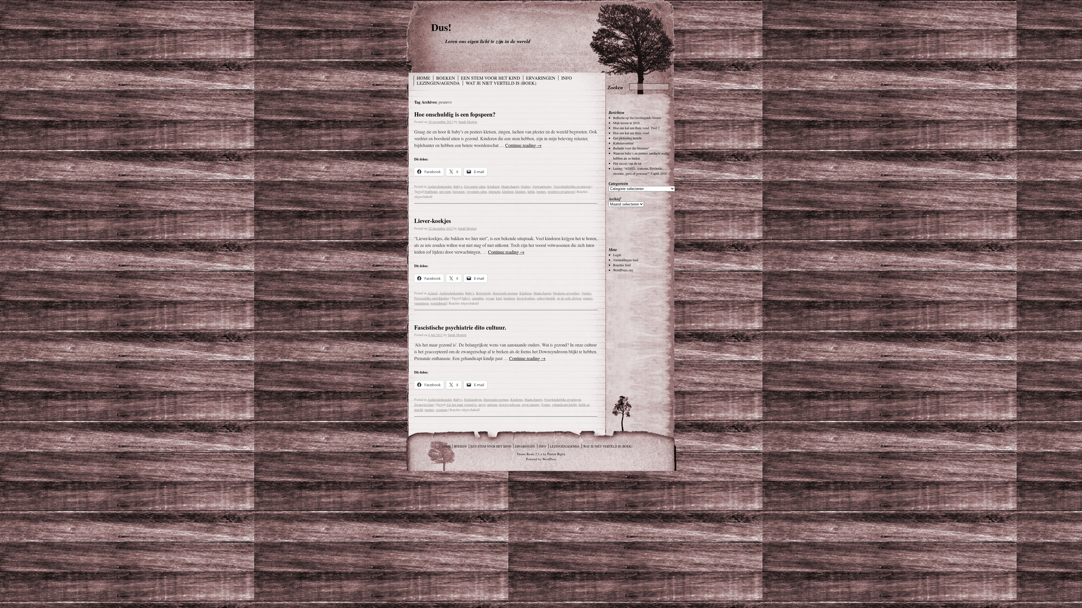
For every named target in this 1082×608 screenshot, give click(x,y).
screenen (441, 409)
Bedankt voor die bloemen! (631, 148)
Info (566, 78)
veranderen (421, 303)
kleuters (520, 191)
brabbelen (431, 191)
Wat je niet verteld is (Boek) (501, 83)
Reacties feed (622, 265)
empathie (478, 298)
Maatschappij (510, 186)
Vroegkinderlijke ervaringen (572, 186)
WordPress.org (623, 270)
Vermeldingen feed (625, 260)
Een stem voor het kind (490, 78)
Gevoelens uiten (474, 186)
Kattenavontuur (623, 143)
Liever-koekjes (432, 220)
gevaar (489, 298)
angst (481, 404)
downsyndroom (509, 404)
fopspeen (459, 191)
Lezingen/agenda (438, 83)
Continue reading (523, 145)
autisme (492, 404)
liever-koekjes (526, 298)
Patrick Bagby (556, 454)
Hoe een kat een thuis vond (631, 133)
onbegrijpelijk (546, 298)
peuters (541, 191)
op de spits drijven (569, 298)
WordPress (549, 459)
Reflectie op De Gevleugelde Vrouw (637, 117)
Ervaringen (540, 78)
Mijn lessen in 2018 (626, 122)
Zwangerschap (424, 404)
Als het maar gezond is (461, 404)
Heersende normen (505, 293)
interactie (494, 191)
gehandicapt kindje (564, 404)
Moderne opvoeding (566, 293)
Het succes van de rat (627, 163)
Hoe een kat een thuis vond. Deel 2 (636, 128)
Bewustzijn (483, 293)
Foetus (545, 404)
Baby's (457, 186)
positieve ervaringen (561, 191)
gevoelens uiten (476, 191)
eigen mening (531, 404)
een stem (445, 191)
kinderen (508, 191)
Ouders (526, 186)
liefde (531, 191)
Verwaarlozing (542, 186)
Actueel (432, 293)
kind (499, 298)
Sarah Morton (467, 121)
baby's (466, 298)
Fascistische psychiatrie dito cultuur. (460, 327)
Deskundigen (473, 399)
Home (423, 78)
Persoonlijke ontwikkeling (431, 298)
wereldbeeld (439, 303)
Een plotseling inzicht (627, 138)
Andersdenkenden (439, 186)
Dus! (441, 27)
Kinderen (493, 186)
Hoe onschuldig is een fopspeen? (455, 114)
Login (617, 254)
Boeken (445, 78)
